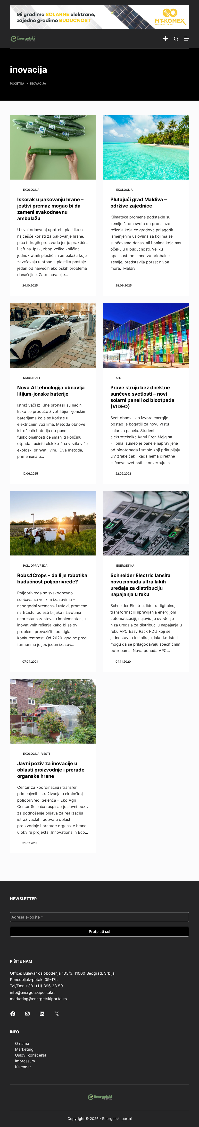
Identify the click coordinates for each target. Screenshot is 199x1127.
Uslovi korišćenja (30, 1055)
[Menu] (186, 38)
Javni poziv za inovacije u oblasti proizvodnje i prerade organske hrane (50, 770)
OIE (118, 378)
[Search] (176, 39)
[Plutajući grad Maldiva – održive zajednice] (146, 147)
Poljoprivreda (35, 565)
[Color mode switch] (165, 38)
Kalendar (23, 1066)
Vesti (45, 753)
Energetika (125, 565)
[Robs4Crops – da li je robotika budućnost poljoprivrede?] (53, 523)
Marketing (24, 1049)
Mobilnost (32, 378)
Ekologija (31, 189)
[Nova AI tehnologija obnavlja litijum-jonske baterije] (53, 335)
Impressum (25, 1060)
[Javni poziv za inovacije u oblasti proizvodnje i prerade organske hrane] (53, 711)
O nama (22, 1043)
